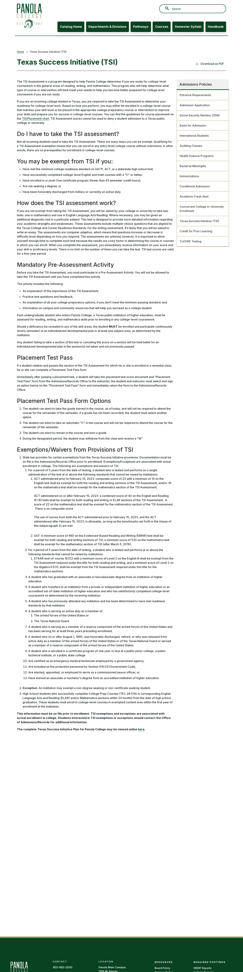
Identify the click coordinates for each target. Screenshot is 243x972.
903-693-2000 (62, 967)
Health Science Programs (196, 156)
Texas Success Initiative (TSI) (199, 221)
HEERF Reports (203, 968)
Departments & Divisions (107, 26)
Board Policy (162, 968)
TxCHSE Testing (190, 241)
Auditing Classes (191, 146)
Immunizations (189, 176)
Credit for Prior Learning (196, 231)
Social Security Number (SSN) (200, 115)
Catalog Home (71, 26)
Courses (161, 26)
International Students (194, 135)
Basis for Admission (193, 125)
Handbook (216, 26)
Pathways (141, 26)
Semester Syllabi (188, 26)
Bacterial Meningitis (193, 166)
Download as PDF (212, 63)
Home (20, 51)
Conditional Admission (195, 186)
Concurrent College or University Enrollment (202, 209)
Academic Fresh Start (194, 196)
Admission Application (195, 105)
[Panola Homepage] (19, 969)
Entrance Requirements (195, 95)
